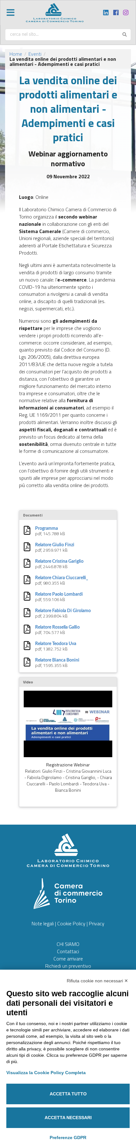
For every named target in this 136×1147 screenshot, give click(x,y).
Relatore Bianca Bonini (57, 660)
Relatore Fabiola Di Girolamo (63, 611)
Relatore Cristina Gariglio (59, 561)
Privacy (96, 923)
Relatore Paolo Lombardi (59, 594)
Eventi (34, 53)
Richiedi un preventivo (68, 966)
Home (15, 53)
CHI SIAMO (68, 944)
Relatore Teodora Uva (55, 644)
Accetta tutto (68, 1093)
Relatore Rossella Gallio (57, 627)
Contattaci (68, 951)
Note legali (43, 923)
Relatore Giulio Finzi (54, 545)
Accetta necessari (68, 1117)
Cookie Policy (71, 923)
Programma (46, 528)
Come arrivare (68, 958)
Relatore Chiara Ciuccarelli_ (61, 578)
